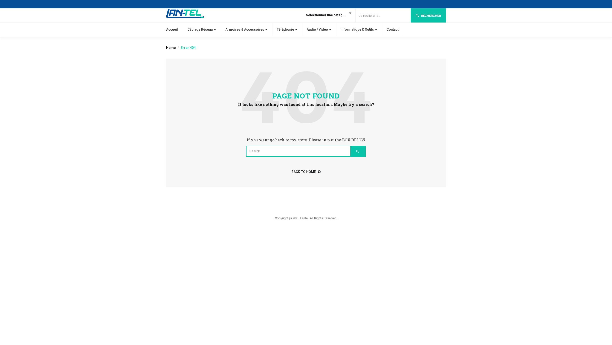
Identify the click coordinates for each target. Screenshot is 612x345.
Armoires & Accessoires (245, 29)
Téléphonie (286, 29)
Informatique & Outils (358, 29)
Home (171, 48)
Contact (393, 29)
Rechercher (430, 15)
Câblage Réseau (200, 29)
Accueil (172, 29)
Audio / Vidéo (318, 29)
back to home (303, 172)
